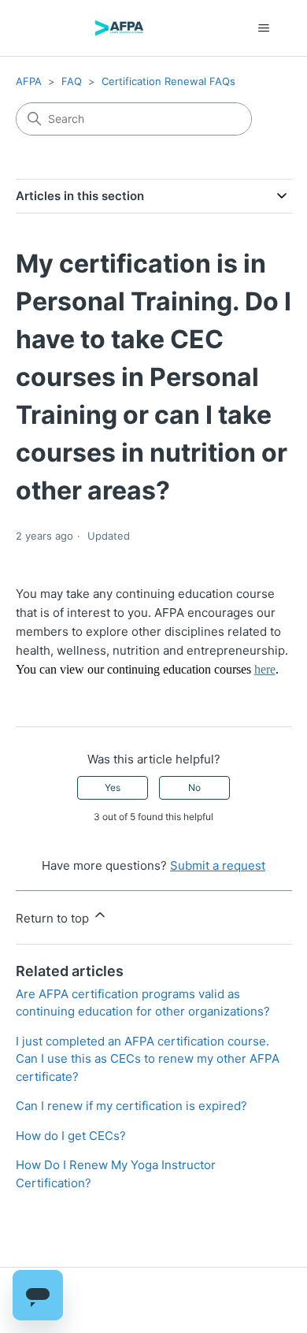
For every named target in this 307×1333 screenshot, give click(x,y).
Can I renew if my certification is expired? (131, 1105)
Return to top (54, 918)
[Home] (119, 28)
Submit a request (217, 865)
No (194, 787)
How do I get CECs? (71, 1135)
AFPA (29, 81)
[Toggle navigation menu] (264, 28)
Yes (112, 787)
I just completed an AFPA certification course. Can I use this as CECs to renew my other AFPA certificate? (147, 1059)
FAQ (71, 81)
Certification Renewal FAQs (168, 81)
